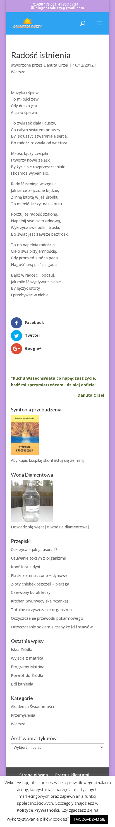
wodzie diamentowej (70, 527)
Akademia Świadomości (32, 706)
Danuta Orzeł (56, 65)
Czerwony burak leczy (31, 592)
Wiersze (18, 71)
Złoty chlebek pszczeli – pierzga (40, 584)
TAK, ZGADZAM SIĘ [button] (89, 819)
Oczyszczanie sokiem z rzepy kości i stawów (52, 627)
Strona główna (33, 774)
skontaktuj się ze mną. (64, 460)
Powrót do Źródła (27, 675)
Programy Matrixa (27, 666)
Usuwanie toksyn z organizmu (38, 558)
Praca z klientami (72, 774)
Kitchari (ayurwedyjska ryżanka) (39, 601)
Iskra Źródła (21, 649)
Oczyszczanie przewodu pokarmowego (47, 618)
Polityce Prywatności (38, 810)
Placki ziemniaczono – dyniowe (39, 575)
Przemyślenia (23, 715)
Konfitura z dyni (25, 566)
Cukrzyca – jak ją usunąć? (34, 549)
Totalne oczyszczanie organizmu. (42, 609)
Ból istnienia (22, 684)
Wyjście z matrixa (27, 658)
